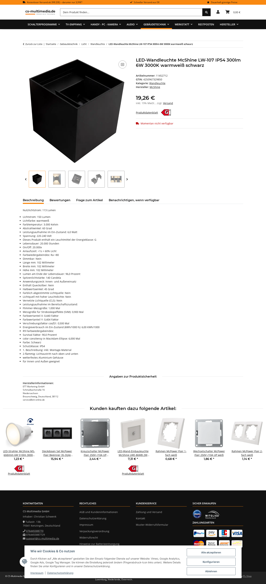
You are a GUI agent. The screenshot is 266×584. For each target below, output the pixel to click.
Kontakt (140, 518)
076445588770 (34, 531)
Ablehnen (211, 571)
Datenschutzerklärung (60, 572)
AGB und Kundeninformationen (98, 512)
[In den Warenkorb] (26, 56)
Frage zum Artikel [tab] (89, 200)
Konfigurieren (211, 561)
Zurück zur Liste (33, 44)
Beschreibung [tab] (33, 200)
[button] (218, 12)
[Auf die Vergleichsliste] (122, 64)
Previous (26, 179)
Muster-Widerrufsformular (152, 524)
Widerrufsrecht (88, 537)
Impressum (36, 572)
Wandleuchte (157, 83)
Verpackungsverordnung (94, 531)
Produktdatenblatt (147, 112)
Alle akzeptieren (211, 552)
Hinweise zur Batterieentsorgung (99, 544)
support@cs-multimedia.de (42, 538)
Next (127, 179)
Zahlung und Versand (149, 512)
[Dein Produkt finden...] (206, 12)
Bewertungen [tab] (60, 200)
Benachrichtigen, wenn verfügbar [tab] (134, 200)
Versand (168, 103)
